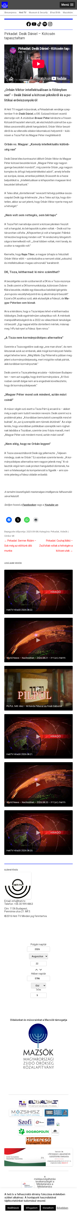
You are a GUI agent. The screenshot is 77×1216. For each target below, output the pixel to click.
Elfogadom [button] (32, 1207)
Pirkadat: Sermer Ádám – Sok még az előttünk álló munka (20, 545)
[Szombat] (50, 1125)
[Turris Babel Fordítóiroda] (56, 1116)
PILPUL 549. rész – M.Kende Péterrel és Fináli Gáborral (34, 706)
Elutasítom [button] (48, 1207)
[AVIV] (22, 1107)
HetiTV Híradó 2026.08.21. (19, 754)
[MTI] (40, 1125)
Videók (64, 531)
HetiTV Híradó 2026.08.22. (19, 609)
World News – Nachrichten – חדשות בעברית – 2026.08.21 (36, 658)
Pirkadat (55, 531)
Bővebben (62, 1208)
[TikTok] (39, 25)
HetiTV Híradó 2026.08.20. (19, 850)
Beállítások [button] (13, 1207)
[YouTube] (34, 25)
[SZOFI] (25, 1125)
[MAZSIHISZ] (25, 1116)
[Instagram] (50, 25)
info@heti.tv (18, 901)
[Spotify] (44, 25)
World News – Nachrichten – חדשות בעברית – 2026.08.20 (36, 802)
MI (13, 536)
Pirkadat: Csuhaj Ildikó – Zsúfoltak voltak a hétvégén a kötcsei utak (56, 545)
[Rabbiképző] (58, 1125)
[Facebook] (28, 25)
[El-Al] (43, 1107)
